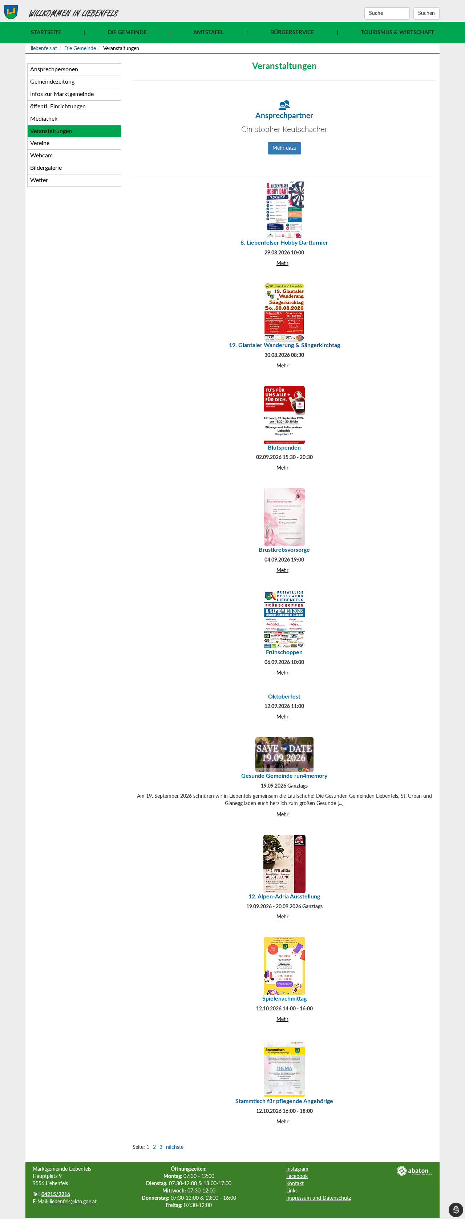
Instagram (297, 1169)
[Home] (11, 12)
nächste (174, 1147)
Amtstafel (208, 32)
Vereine (39, 143)
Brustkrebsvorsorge (284, 550)
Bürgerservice (292, 32)
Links (292, 1191)
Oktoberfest (284, 697)
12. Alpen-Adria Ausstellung (284, 897)
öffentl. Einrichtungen (58, 106)
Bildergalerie (46, 168)
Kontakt (295, 1183)
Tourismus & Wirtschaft (397, 32)
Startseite (46, 32)
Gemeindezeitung (52, 82)
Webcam (41, 155)
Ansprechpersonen (54, 69)
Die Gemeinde (127, 32)
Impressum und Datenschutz (318, 1198)
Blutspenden (284, 448)
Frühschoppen (284, 652)
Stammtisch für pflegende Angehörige (284, 1101)
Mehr (282, 263)
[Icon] (284, 105)
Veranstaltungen (51, 131)
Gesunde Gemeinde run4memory (284, 776)
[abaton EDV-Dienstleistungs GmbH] (414, 1170)
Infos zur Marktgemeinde (62, 94)
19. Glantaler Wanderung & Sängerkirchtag (284, 345)
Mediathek (43, 119)
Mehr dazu (284, 148)
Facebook (297, 1176)
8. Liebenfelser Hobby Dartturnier (284, 243)
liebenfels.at (44, 48)
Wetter (39, 180)
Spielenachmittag (284, 999)
